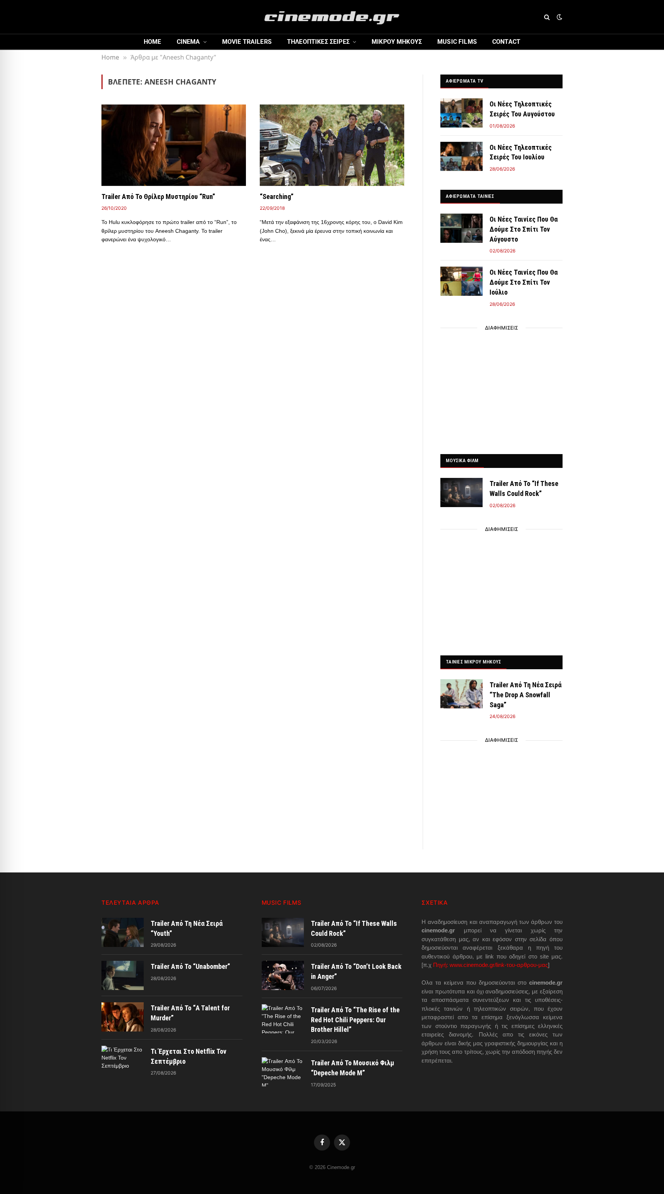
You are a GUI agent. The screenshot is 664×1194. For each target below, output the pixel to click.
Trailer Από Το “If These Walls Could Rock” (524, 488)
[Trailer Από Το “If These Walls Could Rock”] (461, 492)
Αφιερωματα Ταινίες (470, 196)
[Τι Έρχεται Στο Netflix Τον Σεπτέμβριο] (122, 1060)
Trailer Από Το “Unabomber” (190, 966)
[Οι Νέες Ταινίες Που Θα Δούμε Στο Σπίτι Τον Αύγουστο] (461, 228)
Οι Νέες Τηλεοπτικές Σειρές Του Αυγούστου (522, 109)
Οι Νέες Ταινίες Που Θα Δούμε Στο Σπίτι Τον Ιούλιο (524, 282)
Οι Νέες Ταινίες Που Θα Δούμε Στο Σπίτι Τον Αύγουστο (524, 229)
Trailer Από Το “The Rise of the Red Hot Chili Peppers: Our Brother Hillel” (355, 1019)
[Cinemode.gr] (332, 17)
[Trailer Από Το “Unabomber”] (122, 975)
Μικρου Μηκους (397, 41)
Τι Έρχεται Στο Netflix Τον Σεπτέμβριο (188, 1056)
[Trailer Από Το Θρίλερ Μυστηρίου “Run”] (173, 145)
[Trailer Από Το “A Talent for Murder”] (122, 1016)
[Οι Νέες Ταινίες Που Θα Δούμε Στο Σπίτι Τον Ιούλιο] (461, 281)
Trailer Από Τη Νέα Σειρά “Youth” (186, 928)
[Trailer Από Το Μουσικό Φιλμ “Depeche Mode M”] (283, 1071)
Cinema (188, 41)
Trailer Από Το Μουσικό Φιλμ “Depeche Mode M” (352, 1068)
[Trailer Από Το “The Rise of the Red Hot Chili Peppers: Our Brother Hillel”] (283, 1018)
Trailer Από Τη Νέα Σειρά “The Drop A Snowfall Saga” (525, 694)
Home (152, 41)
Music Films (457, 41)
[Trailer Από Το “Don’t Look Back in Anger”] (283, 975)
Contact (506, 41)
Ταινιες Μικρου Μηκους (473, 662)
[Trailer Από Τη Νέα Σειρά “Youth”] (122, 932)
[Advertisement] (501, 389)
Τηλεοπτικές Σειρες (318, 41)
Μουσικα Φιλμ (462, 460)
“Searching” (277, 196)
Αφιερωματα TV (464, 81)
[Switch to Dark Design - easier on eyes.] (559, 17)
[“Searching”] (332, 145)
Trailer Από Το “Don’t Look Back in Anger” (356, 971)
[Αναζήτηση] (547, 17)
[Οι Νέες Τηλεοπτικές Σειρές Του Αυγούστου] (461, 113)
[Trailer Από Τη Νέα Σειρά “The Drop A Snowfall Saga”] (461, 693)
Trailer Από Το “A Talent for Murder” (190, 1013)
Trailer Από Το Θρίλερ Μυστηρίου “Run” (158, 196)
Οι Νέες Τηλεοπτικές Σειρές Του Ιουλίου (521, 152)
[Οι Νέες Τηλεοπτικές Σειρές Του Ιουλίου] (461, 156)
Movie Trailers (247, 41)
